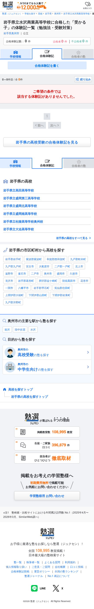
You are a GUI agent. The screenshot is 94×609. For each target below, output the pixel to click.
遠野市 (9, 273)
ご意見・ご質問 (41, 566)
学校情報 (15, 56)
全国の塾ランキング (66, 571)
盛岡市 (61, 273)
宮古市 (30, 266)
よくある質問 (52, 562)
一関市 (9, 288)
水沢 (33, 329)
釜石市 (22, 273)
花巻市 (84, 280)
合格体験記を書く (47, 65)
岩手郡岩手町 (13, 259)
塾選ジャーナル (33, 576)
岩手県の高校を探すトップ (29, 396)
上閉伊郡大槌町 (14, 295)
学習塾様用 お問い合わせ (47, 495)
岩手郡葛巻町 (26, 280)
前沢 (7, 329)
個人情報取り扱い (16, 566)
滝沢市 (9, 280)
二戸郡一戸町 (62, 266)
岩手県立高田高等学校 (18, 190)
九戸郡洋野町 (13, 302)
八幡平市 (23, 288)
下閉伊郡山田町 (38, 295)
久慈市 (74, 273)
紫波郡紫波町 (34, 259)
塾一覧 (18, 562)
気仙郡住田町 (62, 288)
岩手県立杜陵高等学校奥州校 (23, 221)
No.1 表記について (59, 576)
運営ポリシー (42, 571)
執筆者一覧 (33, 562)
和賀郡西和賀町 (56, 259)
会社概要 (60, 566)
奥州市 (48, 273)
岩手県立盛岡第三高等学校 (21, 198)
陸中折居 (20, 329)
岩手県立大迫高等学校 (18, 229)
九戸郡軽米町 (78, 259)
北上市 (79, 266)
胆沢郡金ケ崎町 (48, 280)
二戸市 (35, 273)
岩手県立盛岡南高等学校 (20, 213)
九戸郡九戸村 (13, 266)
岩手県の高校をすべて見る (72, 238)
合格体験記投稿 (20, 571)
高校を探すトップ (20, 389)
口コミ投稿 (76, 566)
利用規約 (70, 562)
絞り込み (85, 79)
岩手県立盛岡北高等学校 (20, 205)
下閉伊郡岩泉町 (61, 295)
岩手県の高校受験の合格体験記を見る (47, 142)
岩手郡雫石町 (41, 288)
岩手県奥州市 (11, 33)
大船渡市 (44, 266)
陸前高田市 (68, 280)
